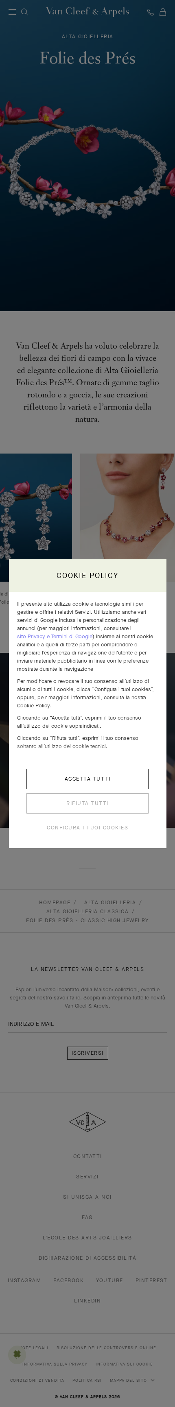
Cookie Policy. (34, 705)
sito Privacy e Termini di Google (54, 636)
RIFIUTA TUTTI (87, 803)
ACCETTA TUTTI (88, 778)
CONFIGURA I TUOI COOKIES (87, 827)
